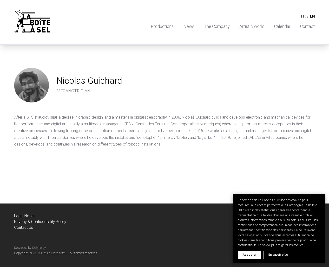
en (312, 16)
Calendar (282, 26)
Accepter (250, 254)
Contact (307, 26)
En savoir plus (278, 254)
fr (303, 16)
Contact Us (23, 227)
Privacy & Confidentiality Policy (40, 221)
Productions (162, 26)
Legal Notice (25, 216)
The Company (217, 26)
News (188, 26)
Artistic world (251, 26)
